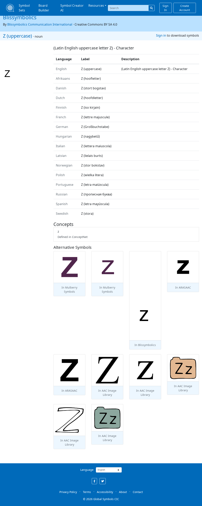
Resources (96, 5)
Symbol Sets (24, 7)
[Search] (151, 8)
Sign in (161, 35)
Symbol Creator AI (72, 7)
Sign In (165, 8)
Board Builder (43, 7)
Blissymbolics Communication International (39, 24)
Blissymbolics (19, 17)
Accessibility (105, 492)
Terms (87, 492)
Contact (138, 492)
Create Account (184, 8)
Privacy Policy (68, 492)
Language (87, 470)
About (123, 492)
